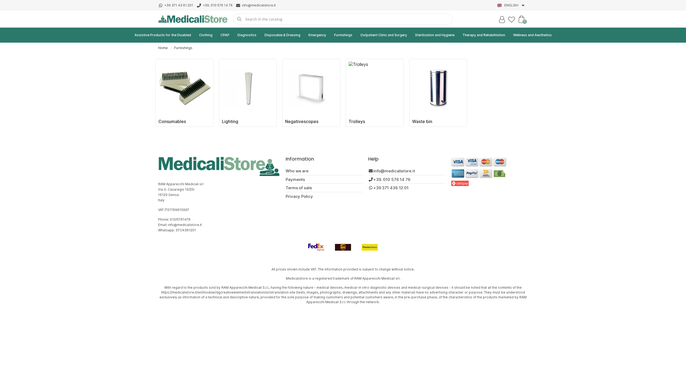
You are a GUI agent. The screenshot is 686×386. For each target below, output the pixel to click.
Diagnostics (246, 35)
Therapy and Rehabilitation (484, 35)
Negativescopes (301, 121)
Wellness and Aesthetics (532, 35)
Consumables (172, 121)
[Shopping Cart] (521, 19)
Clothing (205, 35)
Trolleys (357, 121)
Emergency (317, 35)
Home (163, 48)
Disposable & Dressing (282, 35)
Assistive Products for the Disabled (163, 35)
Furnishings (343, 35)
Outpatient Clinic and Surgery (383, 35)
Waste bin (422, 121)
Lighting (230, 121)
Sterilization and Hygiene (434, 35)
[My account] (502, 19)
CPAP (225, 35)
